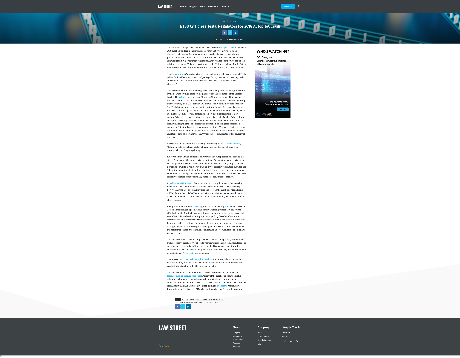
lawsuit (196, 206)
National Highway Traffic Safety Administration (206, 299)
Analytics (236, 332)
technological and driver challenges (184, 276)
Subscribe (286, 332)
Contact (285, 336)
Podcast (236, 343)
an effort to (222, 286)
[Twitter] (230, 32)
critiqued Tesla (226, 47)
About (260, 332)
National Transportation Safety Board (189, 302)
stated (228, 206)
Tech (224, 21)
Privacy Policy (263, 336)
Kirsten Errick (222, 39)
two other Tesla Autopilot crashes (195, 259)
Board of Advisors (265, 340)
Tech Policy (232, 21)
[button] (299, 6)
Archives (236, 347)
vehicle (182, 97)
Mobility (185, 299)
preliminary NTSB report (181, 183)
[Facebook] (224, 32)
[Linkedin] (235, 32)
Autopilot (179, 74)
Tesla (216, 302)
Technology (208, 302)
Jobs (259, 344)
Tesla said (189, 253)
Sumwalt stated (232, 143)
